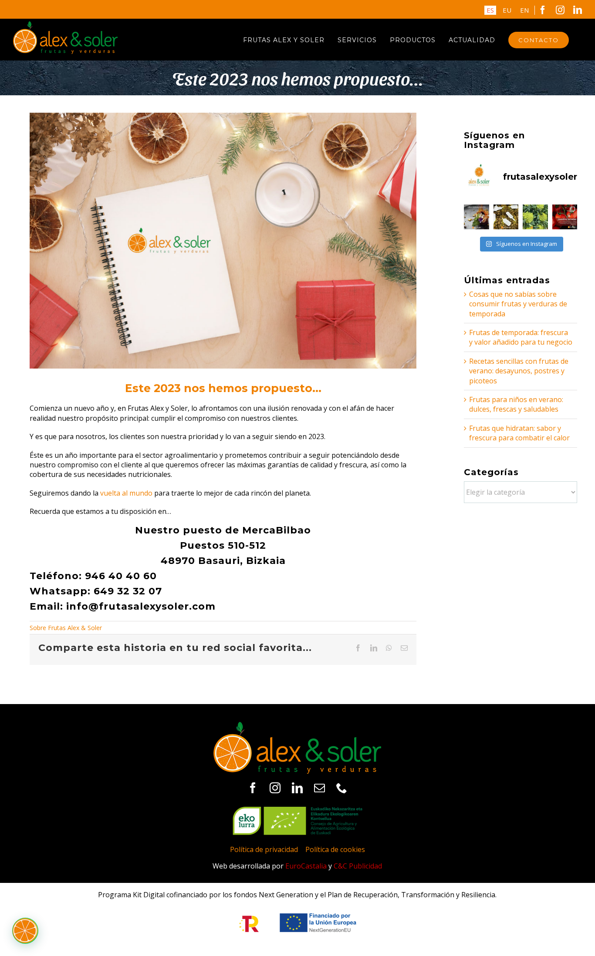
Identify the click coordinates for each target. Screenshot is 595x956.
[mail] (319, 788)
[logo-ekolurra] (297, 810)
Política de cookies (335, 849)
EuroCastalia (306, 866)
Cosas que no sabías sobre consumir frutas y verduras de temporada (518, 304)
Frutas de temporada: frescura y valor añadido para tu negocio (520, 337)
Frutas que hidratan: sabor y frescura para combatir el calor (519, 433)
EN (524, 10)
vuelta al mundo (126, 493)
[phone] (342, 788)
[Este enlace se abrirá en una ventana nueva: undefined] (476, 217)
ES (490, 10)
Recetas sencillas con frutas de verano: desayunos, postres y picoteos (518, 371)
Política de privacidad (264, 849)
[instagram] (275, 788)
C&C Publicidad (358, 866)
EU (507, 10)
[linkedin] (297, 788)
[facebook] (253, 788)
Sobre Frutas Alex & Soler (66, 628)
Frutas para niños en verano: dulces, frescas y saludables (516, 404)
